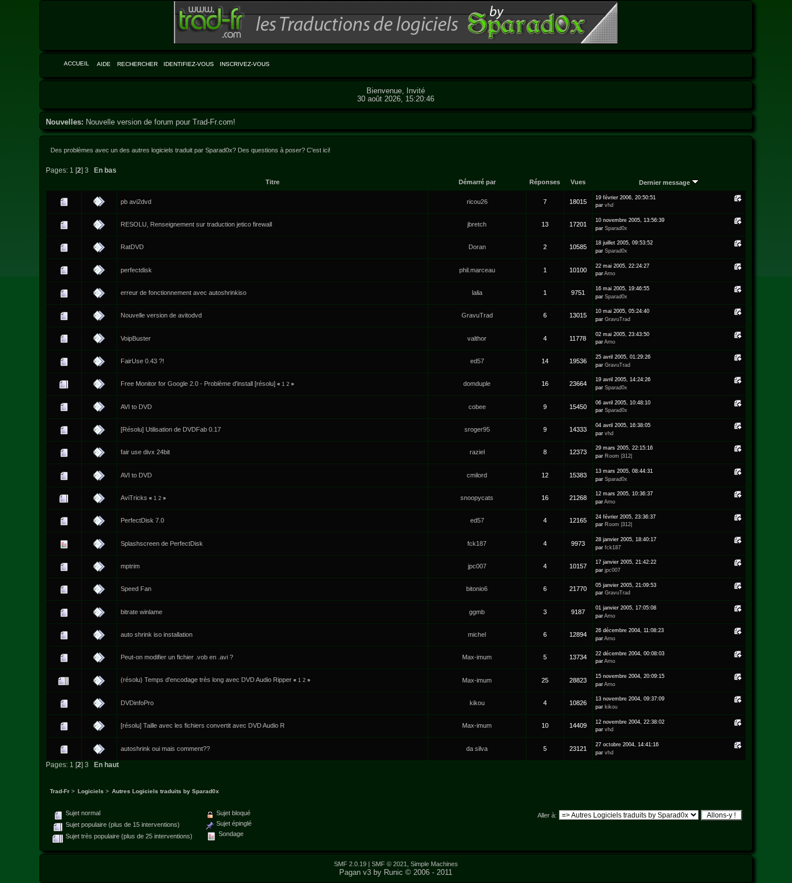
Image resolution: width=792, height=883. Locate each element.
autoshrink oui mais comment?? (165, 748)
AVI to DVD (136, 406)
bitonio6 (477, 588)
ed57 (477, 360)
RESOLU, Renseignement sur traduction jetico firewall (196, 224)
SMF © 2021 (389, 863)
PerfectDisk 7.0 (142, 520)
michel (477, 634)
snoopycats (476, 497)
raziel (477, 451)
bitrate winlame (141, 611)
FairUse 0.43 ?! (142, 360)
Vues (578, 181)
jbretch (476, 224)
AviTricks (134, 497)
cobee (477, 406)
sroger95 (477, 429)
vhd (609, 205)
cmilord (477, 475)
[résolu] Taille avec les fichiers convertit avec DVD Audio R (203, 725)
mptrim (130, 566)
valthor (476, 338)
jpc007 (477, 566)
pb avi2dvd (136, 201)
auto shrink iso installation (156, 634)
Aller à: (547, 815)
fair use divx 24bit (145, 451)
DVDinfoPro (137, 702)
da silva (477, 748)
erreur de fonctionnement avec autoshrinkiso (183, 292)
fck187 (476, 543)
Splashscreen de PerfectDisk (162, 543)
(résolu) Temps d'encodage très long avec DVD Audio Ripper (206, 679)
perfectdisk (136, 270)
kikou (477, 702)
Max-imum (477, 657)
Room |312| (618, 456)
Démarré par (477, 181)
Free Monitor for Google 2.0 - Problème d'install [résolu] (198, 383)
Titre (272, 181)
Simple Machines (434, 863)
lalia (477, 292)
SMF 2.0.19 (350, 863)
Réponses (544, 181)
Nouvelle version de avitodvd (161, 315)
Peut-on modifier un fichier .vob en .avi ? (177, 657)
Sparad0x (616, 228)
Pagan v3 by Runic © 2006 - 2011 (395, 872)
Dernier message (665, 182)
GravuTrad (477, 315)
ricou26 (477, 201)
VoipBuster (136, 338)
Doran (477, 246)
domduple (477, 383)
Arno (609, 273)
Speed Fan (136, 588)
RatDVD (132, 246)
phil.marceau (477, 270)
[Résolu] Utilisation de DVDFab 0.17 (171, 429)
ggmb (477, 611)
